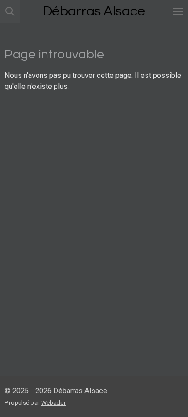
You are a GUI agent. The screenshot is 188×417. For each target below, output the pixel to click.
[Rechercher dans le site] (10, 11)
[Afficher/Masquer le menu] (178, 11)
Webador (53, 402)
